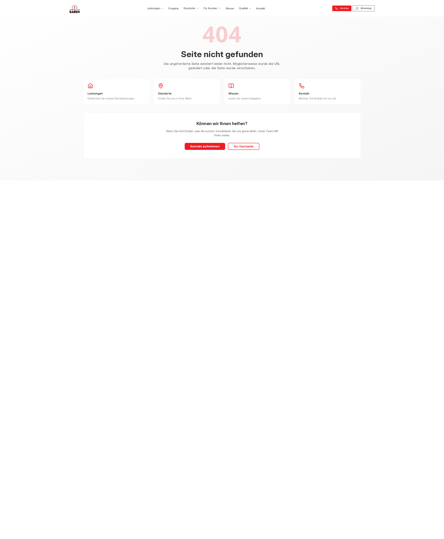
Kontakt (260, 8)
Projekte (174, 8)
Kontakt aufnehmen (205, 146)
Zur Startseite (243, 146)
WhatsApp (366, 8)
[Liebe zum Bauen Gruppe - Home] (74, 8)
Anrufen (344, 8)
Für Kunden (210, 8)
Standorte (189, 8)
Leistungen (153, 8)
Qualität (243, 8)
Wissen (230, 8)
